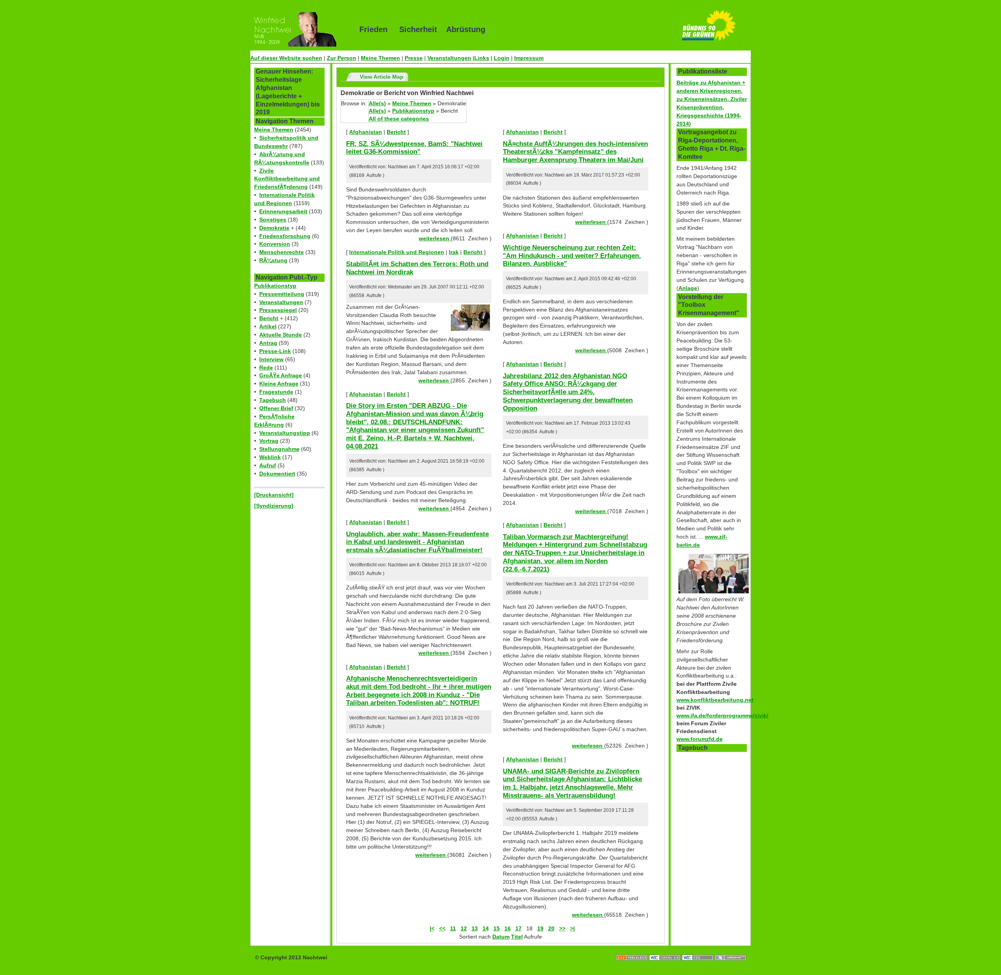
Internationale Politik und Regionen (396, 252)
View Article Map (382, 77)
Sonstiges (272, 219)
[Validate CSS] (698, 949)
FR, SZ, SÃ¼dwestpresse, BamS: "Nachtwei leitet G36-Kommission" (414, 148)
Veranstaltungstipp (284, 433)
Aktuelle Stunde (280, 335)
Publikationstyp (275, 286)
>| (572, 928)
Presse (414, 58)
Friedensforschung (284, 236)
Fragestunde (276, 392)
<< (442, 928)
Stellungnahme (279, 449)
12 (464, 928)
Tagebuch (272, 400)
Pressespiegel (278, 310)
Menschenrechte (281, 252)
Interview (271, 359)
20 (551, 928)
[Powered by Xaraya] (730, 949)
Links (481, 58)
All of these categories (399, 118)
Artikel (267, 326)
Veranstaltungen (449, 58)
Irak (454, 252)
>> (562, 928)
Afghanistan (365, 132)
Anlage (687, 288)
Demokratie (274, 228)
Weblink (270, 457)
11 (453, 928)
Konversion (274, 244)
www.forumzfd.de (699, 739)
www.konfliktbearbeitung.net (714, 700)
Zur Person (341, 58)
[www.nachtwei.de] (299, 29)
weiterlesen (435, 238)
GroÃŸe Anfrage (280, 375)
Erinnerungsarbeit (283, 211)
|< (432, 928)
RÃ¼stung (273, 260)
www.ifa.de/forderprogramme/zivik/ (722, 715)
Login (501, 58)
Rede (266, 367)
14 (486, 928)
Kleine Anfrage (278, 383)
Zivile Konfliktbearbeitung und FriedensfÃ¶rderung (287, 179)
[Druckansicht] (274, 495)
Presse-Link (275, 351)
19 (540, 928)
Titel (517, 937)
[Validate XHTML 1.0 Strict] (665, 949)
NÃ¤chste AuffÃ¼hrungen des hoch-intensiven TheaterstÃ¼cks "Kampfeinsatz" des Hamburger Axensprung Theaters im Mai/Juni (575, 152)
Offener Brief (276, 408)
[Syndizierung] (273, 506)
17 (518, 928)
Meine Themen (380, 58)
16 (507, 928)
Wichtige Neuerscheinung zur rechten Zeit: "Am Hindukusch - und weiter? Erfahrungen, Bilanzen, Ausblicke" (572, 255)
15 (496, 928)
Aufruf (267, 465)
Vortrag (268, 441)
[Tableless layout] (632, 949)
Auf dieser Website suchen (286, 58)
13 (475, 928)
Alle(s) (377, 103)
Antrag (268, 343)
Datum (500, 937)
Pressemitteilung (281, 294)
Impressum (529, 58)
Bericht (268, 318)
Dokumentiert (277, 473)
